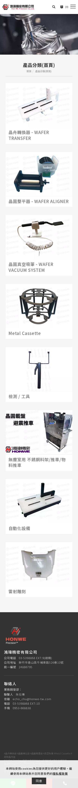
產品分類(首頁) (43, 71)
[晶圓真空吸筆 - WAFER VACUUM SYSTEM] (39, 237)
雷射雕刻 (17, 591)
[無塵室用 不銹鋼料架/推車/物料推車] (39, 432)
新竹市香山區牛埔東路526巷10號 (41, 662)
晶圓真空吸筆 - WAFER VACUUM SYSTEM (31, 267)
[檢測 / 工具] (39, 369)
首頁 (29, 71)
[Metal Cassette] (39, 306)
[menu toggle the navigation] (73, 6)
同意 (39, 781)
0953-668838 (22, 708)
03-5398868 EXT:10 (26, 703)
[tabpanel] (39, 34)
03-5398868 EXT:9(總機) (35, 658)
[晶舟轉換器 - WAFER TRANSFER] (39, 105)
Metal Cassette (25, 333)
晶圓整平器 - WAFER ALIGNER (39, 201)
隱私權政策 (60, 774)
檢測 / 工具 (19, 396)
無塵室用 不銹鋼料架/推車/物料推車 (37, 462)
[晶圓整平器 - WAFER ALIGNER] (39, 174)
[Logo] (18, 7)
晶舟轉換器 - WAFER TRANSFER (29, 135)
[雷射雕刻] (39, 564)
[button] (53, 7)
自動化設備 (19, 528)
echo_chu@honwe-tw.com (32, 699)
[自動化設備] (39, 501)
